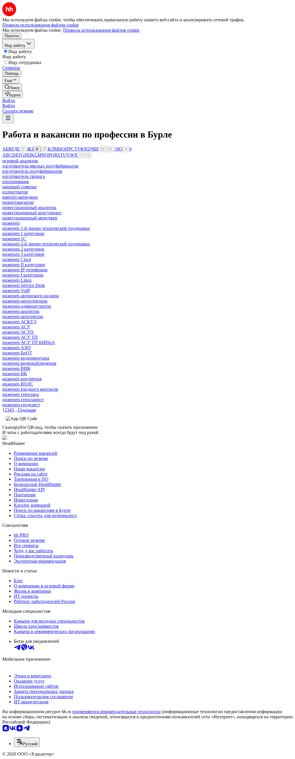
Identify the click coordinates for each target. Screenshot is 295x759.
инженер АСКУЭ (19, 321)
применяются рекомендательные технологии (116, 711)
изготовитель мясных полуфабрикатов (40, 166)
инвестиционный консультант (32, 212)
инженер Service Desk (23, 285)
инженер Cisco (16, 259)
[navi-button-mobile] (8, 118)
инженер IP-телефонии (25, 269)
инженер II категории (23, 264)
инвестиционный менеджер (29, 217)
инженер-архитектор (22, 316)
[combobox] (27, 742)
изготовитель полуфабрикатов (32, 171)
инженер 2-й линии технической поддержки (46, 243)
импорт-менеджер (20, 197)
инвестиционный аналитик (29, 207)
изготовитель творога (23, 176)
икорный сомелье (19, 186)
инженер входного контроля (30, 389)
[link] (12, 87)
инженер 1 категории (23, 233)
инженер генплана (20, 394)
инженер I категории (23, 275)
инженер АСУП (18, 332)
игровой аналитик (20, 160)
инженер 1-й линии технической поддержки (46, 228)
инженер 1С (14, 238)
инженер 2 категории (23, 249)
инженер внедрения (21, 378)
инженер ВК (14, 373)
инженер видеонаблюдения (29, 363)
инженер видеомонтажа (25, 358)
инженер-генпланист (23, 399)
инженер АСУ (16, 326)
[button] (8, 100)
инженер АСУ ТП (20, 337)
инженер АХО (16, 347)
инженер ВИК (16, 368)
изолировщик (15, 181)
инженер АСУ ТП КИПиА (28, 342)
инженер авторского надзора (30, 295)
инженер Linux (17, 280)
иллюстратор (15, 191)
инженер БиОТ (17, 352)
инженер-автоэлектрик (25, 300)
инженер (11, 223)
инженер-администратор (26, 306)
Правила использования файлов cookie (101, 30)
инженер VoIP (16, 290)
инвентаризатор (18, 202)
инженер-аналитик (20, 311)
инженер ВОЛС (17, 384)
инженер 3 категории (23, 254)
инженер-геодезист (21, 404)
